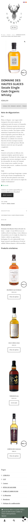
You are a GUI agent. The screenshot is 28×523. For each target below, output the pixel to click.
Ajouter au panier (7, 195)
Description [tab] (5, 211)
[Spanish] (26, 2)
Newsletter (6, 499)
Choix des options (14, 297)
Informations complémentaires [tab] (12, 215)
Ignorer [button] (4, 516)
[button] (25, 41)
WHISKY (9, 34)
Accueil (4, 34)
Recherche (14, 520)
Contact (5, 483)
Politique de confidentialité (11, 503)
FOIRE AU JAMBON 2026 (10, 491)
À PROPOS (6, 475)
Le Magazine (7, 495)
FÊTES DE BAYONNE (9, 487)
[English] (23, 2)
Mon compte (4, 520)
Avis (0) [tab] (3, 219)
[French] (25, 2)
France (13, 34)
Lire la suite (14, 403)
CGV (4, 479)
